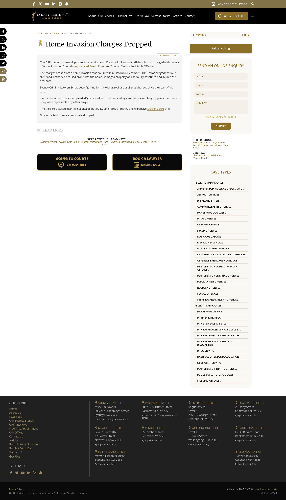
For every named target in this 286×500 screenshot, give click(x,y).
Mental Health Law (210, 242)
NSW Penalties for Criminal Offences (221, 254)
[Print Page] (3, 79)
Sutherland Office (111, 452)
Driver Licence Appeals (211, 323)
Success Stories (160, 16)
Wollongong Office (205, 428)
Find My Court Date (21, 448)
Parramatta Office (158, 403)
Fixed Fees (15, 416)
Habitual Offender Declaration (218, 356)
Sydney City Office (110, 403)
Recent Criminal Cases (209, 182)
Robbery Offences (208, 287)
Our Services (106, 16)
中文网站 (14, 456)
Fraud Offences (207, 230)
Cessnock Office (249, 452)
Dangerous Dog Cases (211, 212)
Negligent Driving (209, 362)
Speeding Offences (209, 380)
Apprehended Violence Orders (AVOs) (220, 188)
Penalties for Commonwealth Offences (217, 268)
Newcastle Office (110, 428)
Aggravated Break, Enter (89, 66)
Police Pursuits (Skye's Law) (215, 374)
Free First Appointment (23, 428)
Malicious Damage (209, 236)
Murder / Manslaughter (213, 248)
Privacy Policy (15, 489)
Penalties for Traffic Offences (217, 368)
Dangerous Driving (209, 311)
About (92, 16)
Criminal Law (124, 16)
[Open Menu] (252, 16)
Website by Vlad (269, 493)
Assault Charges (208, 194)
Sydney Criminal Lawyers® (263, 489)
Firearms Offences (209, 224)
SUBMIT (221, 126)
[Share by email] (3, 71)
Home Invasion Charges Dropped (99, 44)
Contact (189, 16)
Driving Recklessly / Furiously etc (219, 329)
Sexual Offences (207, 293)
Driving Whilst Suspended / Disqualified (214, 343)
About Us (15, 412)
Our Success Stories (21, 420)
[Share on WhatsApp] (3, 55)
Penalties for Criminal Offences (218, 275)
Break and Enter (208, 200)
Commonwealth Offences (214, 206)
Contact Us (16, 436)
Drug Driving (205, 350)
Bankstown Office (251, 428)
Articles (177, 16)
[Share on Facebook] (3, 31)
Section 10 (15, 452)
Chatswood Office (251, 403)
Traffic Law (142, 16)
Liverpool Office (203, 403)
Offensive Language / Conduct (217, 260)
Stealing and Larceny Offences (217, 299)
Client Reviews (18, 424)
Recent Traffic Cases (208, 305)
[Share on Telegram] (3, 63)
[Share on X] (3, 39)
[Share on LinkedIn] (3, 47)
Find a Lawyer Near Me (23, 444)
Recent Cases (52, 33)
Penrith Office (155, 428)
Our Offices (16, 432)
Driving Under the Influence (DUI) (218, 335)
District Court (155, 108)
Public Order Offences (211, 281)
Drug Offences (206, 218)
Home (40, 33)
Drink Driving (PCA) (209, 317)
